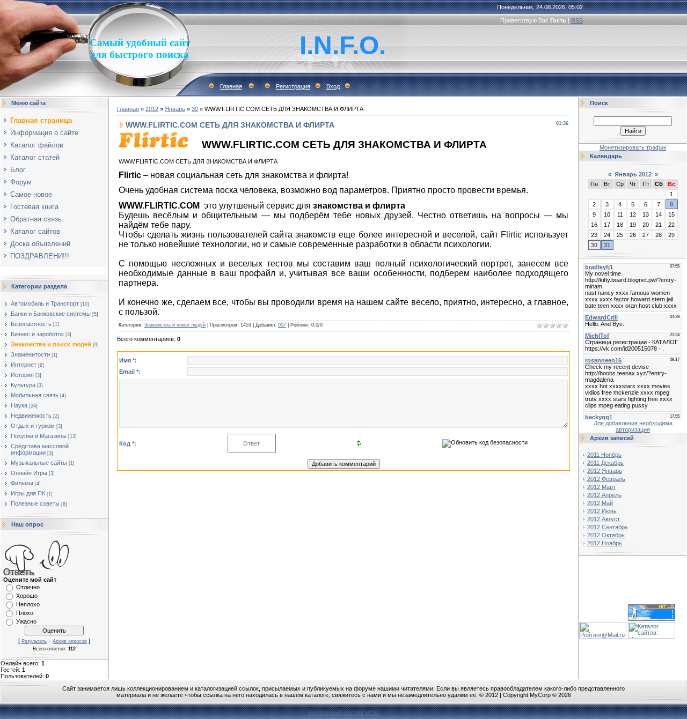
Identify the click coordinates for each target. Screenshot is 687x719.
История (22, 375)
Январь (175, 109)
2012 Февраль (606, 479)
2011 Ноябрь (604, 454)
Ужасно (26, 621)
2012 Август (603, 519)
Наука (19, 405)
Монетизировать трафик (633, 147)
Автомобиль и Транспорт (45, 303)
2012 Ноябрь (604, 543)
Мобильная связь (35, 395)
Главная (231, 86)
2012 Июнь (602, 511)
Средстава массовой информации (40, 449)
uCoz (372, 712)
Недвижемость (31, 415)
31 (607, 245)
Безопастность (31, 324)
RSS (577, 20)
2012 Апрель (604, 495)
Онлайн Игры (29, 473)
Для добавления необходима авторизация (633, 426)
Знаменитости (30, 354)
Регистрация (293, 86)
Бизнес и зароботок (37, 334)
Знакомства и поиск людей (51, 344)
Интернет (23, 364)
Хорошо (27, 595)
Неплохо (28, 604)
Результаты (34, 641)
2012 (151, 109)
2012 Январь (604, 471)
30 (195, 109)
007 (282, 325)
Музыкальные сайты (39, 462)
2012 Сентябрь (607, 527)
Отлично (28, 587)
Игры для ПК (28, 493)
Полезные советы (35, 503)
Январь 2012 (633, 174)
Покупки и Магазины (39, 436)
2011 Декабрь (605, 462)
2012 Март (601, 487)
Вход (333, 86)
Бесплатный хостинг (336, 712)
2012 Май (600, 503)
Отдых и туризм (33, 425)
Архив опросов (70, 641)
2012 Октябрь (606, 535)
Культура (23, 385)
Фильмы (22, 483)
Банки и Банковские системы (51, 313)
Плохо (24, 613)
